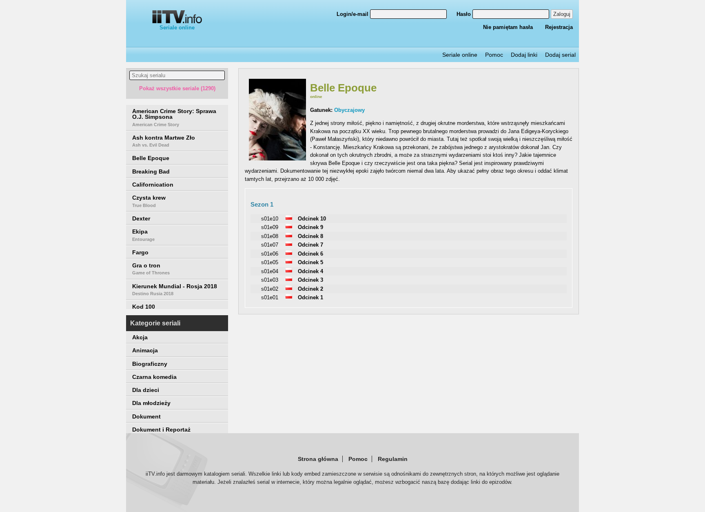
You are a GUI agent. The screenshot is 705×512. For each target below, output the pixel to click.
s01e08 (269, 236)
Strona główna (318, 459)
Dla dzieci (145, 390)
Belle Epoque (150, 158)
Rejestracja (559, 27)
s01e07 (269, 245)
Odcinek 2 (310, 289)
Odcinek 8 (310, 236)
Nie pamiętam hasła (508, 27)
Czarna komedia (154, 377)
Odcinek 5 (310, 262)
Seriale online (177, 27)
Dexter (141, 218)
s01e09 (269, 227)
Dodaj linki (524, 54)
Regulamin (393, 459)
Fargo (140, 252)
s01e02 (269, 289)
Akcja (140, 337)
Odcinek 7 (310, 245)
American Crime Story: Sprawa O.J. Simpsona (174, 117)
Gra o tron (151, 268)
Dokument (146, 416)
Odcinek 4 (310, 271)
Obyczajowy (349, 110)
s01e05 (269, 262)
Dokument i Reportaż (161, 429)
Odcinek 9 (310, 227)
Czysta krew (149, 200)
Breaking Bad (151, 171)
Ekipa (143, 234)
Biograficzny (149, 364)
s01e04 (269, 271)
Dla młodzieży (151, 403)
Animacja (145, 350)
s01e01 (269, 297)
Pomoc (494, 54)
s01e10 (269, 219)
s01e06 (269, 254)
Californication (152, 184)
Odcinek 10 (312, 219)
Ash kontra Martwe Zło (163, 140)
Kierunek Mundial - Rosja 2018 (174, 289)
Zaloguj (561, 14)
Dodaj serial (560, 54)
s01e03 (269, 280)
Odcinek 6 (310, 254)
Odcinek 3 (310, 280)
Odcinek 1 (310, 297)
